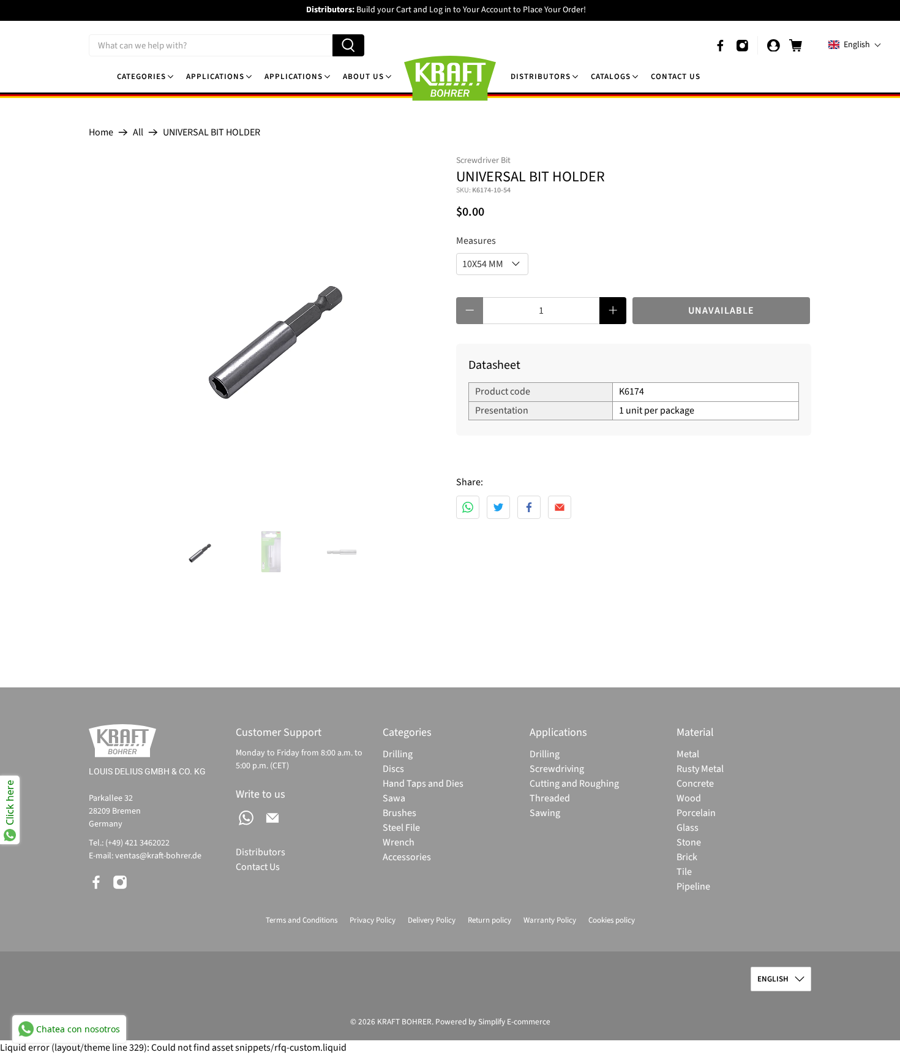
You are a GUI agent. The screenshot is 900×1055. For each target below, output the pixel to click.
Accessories (407, 857)
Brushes (399, 813)
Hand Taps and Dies (423, 783)
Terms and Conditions (301, 920)
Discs (393, 769)
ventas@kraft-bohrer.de (158, 856)
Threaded (550, 798)
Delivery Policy (432, 920)
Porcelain (696, 813)
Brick (687, 857)
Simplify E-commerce (514, 1021)
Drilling (398, 754)
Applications (215, 76)
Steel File (401, 827)
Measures (476, 241)
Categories (141, 76)
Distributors (541, 76)
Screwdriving (557, 769)
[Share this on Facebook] (529, 507)
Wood (689, 798)
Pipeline (693, 886)
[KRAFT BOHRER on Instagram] (742, 45)
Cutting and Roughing (574, 783)
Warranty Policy (549, 920)
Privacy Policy (373, 920)
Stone (689, 842)
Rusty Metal (700, 769)
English (773, 979)
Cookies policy (611, 920)
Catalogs (611, 76)
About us (363, 76)
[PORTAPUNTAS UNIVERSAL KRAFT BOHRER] (266, 332)
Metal (688, 754)
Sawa (394, 798)
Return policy (489, 920)
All (138, 132)
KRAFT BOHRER (404, 1021)
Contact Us (675, 76)
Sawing (545, 813)
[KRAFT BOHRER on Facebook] (720, 45)
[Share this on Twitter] (498, 507)
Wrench (398, 842)
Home (101, 132)
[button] (855, 45)
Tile (684, 872)
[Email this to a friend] (559, 507)
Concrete (695, 783)
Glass (688, 827)
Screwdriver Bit (483, 160)
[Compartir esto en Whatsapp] (467, 507)
